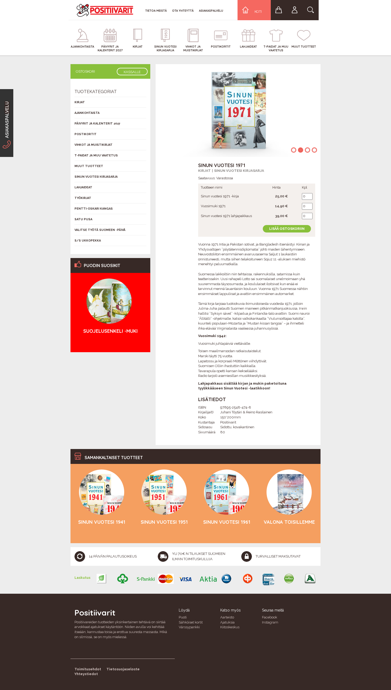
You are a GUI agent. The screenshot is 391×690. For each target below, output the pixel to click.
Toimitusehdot (87, 669)
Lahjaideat (83, 187)
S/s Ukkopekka (87, 240)
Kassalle (132, 72)
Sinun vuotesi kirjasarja (239, 171)
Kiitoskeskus (229, 627)
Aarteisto (227, 617)
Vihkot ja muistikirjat (93, 145)
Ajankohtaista (86, 113)
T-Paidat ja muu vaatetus (96, 155)
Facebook (269, 617)
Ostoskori (85, 71)
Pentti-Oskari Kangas (93, 208)
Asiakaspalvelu (211, 11)
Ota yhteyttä (183, 11)
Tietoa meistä (156, 11)
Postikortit (85, 134)
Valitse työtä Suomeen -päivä (100, 230)
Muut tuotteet (88, 166)
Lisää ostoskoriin (287, 229)
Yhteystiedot (86, 674)
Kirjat (204, 171)
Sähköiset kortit (191, 622)
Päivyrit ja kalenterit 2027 (97, 123)
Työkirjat (82, 198)
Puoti (183, 617)
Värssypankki (189, 627)
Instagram (270, 622)
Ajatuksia (227, 622)
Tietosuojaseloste (123, 669)
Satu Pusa (83, 219)
